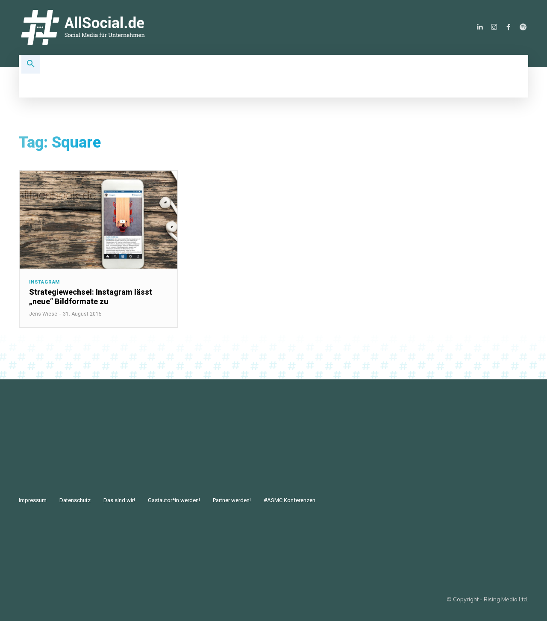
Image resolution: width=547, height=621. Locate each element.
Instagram (44, 282)
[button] (30, 64)
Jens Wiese (43, 314)
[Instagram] (494, 27)
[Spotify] (523, 27)
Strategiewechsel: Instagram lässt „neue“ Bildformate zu (90, 296)
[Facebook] (508, 27)
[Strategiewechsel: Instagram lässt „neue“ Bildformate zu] (98, 220)
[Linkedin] (479, 27)
